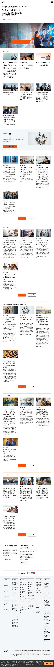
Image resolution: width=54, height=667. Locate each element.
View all (31, 218)
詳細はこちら (8, 559)
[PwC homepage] (2, 2)
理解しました (48, 663)
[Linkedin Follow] (32, 573)
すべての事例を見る (9, 146)
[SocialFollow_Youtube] (34, 573)
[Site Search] (49, 2)
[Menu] (52, 2)
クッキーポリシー (5, 665)
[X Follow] (30, 573)
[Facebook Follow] (27, 573)
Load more (22, 218)
